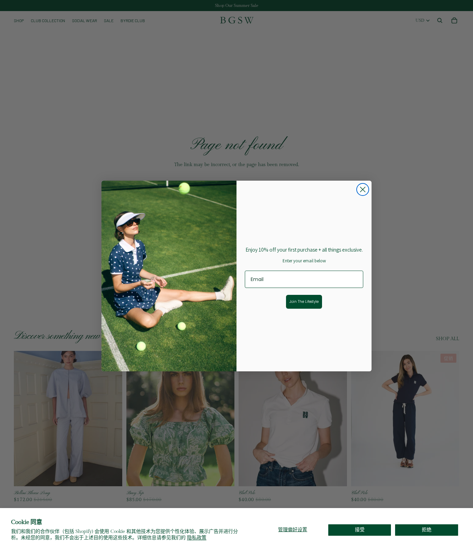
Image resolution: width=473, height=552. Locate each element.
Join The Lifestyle (304, 301)
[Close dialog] (363, 189)
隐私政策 (196, 538)
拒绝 (426, 530)
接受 (360, 530)
